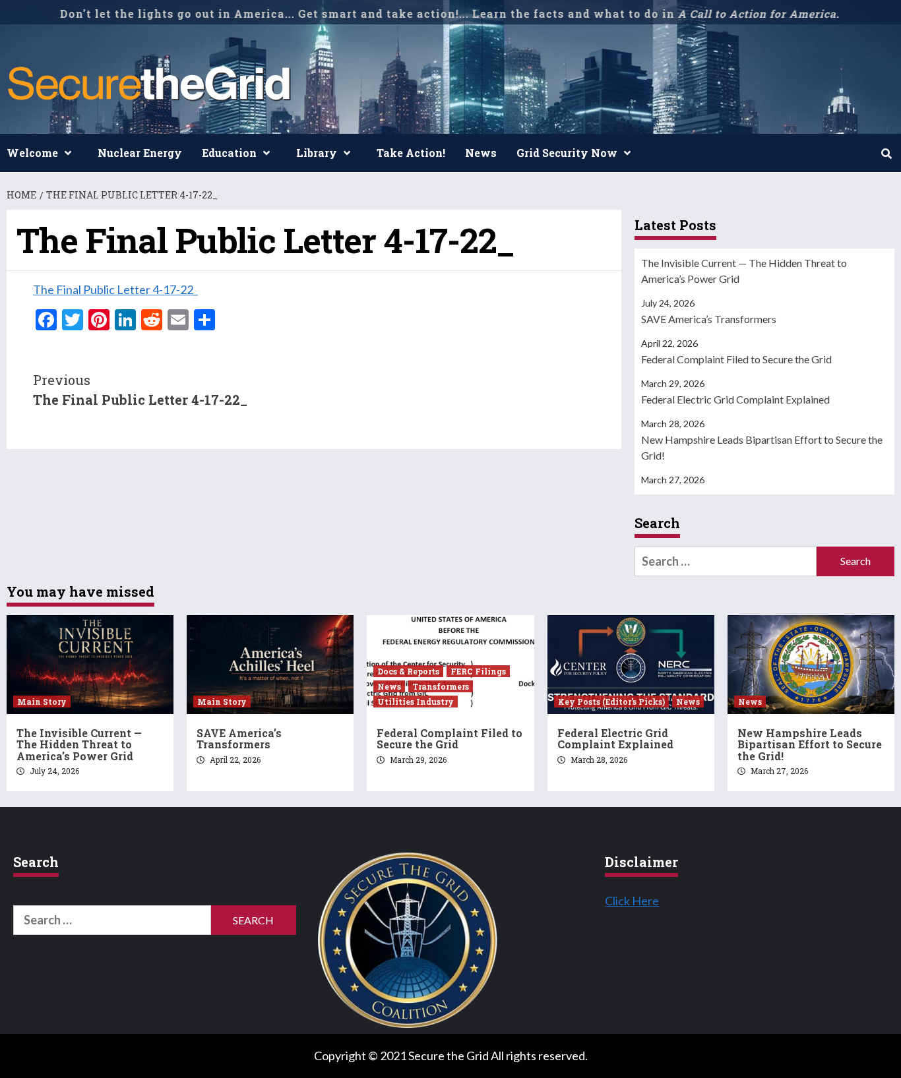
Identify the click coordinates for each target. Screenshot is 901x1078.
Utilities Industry (415, 701)
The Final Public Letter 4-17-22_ (115, 289)
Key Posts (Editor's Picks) (611, 701)
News (481, 153)
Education (229, 153)
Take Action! (411, 153)
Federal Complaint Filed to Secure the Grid (736, 359)
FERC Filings (478, 671)
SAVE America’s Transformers (708, 319)
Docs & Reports (408, 671)
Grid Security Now (566, 153)
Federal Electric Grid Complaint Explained (735, 399)
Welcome (32, 153)
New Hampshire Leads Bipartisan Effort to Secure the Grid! (762, 447)
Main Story (42, 701)
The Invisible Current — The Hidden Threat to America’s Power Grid (744, 270)
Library (316, 153)
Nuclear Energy (140, 153)
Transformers (440, 686)
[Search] (886, 153)
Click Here (632, 900)
